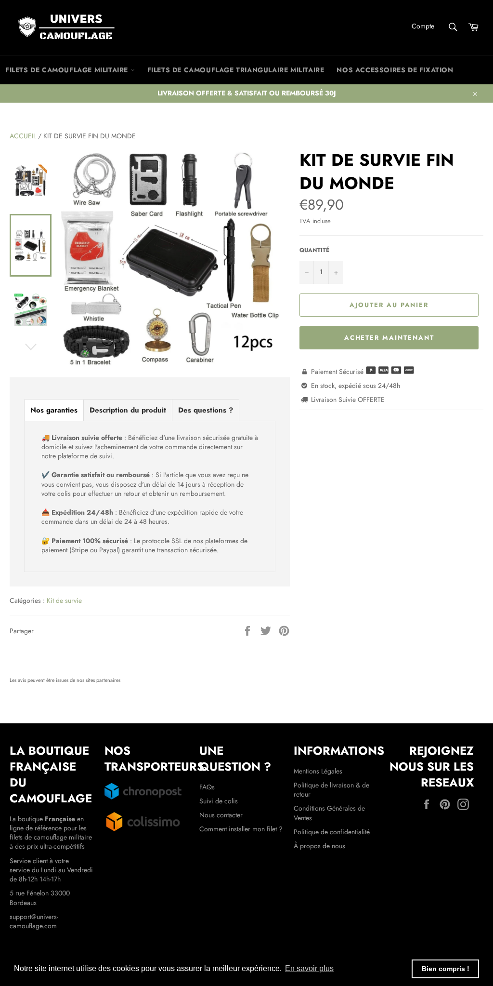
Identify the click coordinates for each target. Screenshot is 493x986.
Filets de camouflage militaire (67, 70)
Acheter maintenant (389, 337)
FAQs (207, 787)
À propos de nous (319, 846)
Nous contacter (221, 815)
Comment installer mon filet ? (241, 829)
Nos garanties (54, 410)
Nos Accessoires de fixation (395, 70)
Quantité (314, 250)
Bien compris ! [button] (445, 969)
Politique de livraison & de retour (331, 789)
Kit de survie (64, 600)
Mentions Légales (318, 771)
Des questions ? (205, 410)
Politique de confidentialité (332, 832)
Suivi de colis (218, 801)
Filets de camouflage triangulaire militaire (235, 70)
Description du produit (128, 410)
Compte (423, 26)
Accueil (23, 136)
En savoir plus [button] (309, 968)
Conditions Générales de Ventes (329, 812)
